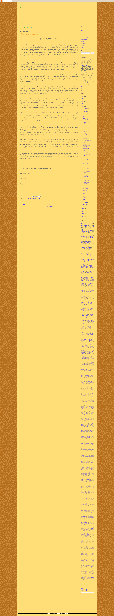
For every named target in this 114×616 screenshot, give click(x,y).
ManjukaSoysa (83, 436)
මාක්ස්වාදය (90, 273)
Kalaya (82, 30)
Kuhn (93, 286)
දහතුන (90, 399)
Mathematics (83, 258)
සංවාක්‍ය (89, 566)
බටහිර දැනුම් (92, 357)
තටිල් (82, 296)
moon (88, 451)
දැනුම (85, 296)
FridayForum (91, 430)
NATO (82, 437)
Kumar (86, 433)
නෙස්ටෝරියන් (84, 518)
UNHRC (92, 259)
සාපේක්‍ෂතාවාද (88, 419)
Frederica (86, 430)
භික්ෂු (89, 536)
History (82, 47)
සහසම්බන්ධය (91, 572)
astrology (84, 291)
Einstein (87, 270)
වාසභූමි (82, 554)
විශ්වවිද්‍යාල (83, 328)
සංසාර (92, 566)
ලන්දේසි (87, 413)
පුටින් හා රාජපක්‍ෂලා (84, 72)
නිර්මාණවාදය (83, 517)
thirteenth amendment (90, 292)
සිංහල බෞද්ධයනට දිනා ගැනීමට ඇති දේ (86, 186)
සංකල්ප (82, 274)
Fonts (82, 32)
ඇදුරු (84, 469)
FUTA (89, 274)
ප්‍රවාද (83, 278)
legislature (83, 341)
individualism (83, 383)
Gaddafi (84, 431)
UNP (91, 243)
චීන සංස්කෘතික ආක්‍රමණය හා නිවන (87, 160)
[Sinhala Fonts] (24, 27)
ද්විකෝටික (82, 504)
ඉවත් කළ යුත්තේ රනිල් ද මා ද (86, 178)
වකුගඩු (82, 253)
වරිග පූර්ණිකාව (92, 552)
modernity (90, 260)
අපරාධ (90, 463)
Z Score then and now (85, 65)
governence (88, 448)
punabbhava (91, 454)
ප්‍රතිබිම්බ (91, 522)
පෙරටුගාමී (82, 407)
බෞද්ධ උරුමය (83, 535)
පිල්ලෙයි (93, 524)
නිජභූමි (87, 353)
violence (90, 457)
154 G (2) (83, 329)
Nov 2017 (85, 109)
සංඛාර (81, 566)
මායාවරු (92, 541)
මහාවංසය (82, 541)
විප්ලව (91, 559)
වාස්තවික (82, 309)
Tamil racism (91, 226)
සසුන (89, 571)
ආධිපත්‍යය (82, 346)
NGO (82, 250)
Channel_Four (90, 333)
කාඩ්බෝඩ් (88, 481)
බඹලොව (86, 408)
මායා (88, 412)
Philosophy (83, 43)
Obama (82, 375)
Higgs (89, 370)
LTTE (82, 243)
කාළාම (88, 395)
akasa (82, 444)
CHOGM (83, 333)
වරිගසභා (85, 414)
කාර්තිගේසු (83, 395)
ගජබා (86, 486)
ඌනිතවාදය (86, 475)
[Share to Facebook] (39, 196)
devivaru (90, 340)
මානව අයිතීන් (92, 411)
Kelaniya (87, 267)
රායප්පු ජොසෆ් (86, 547)
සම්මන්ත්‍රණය (84, 364)
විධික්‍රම (82, 559)
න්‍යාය (93, 511)
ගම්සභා (82, 487)
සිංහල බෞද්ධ (89, 309)
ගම (92, 486)
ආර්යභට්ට (91, 468)
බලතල (82, 530)
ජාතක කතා (84, 497)
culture (86, 249)
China (26, 198)
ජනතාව (87, 494)
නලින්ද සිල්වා (86, 511)
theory (89, 387)
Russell (86, 314)
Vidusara (89, 230)
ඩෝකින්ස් (91, 499)
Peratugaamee (87, 375)
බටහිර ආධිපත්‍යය (86, 131)
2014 (83, 211)
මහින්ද (93, 358)
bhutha (85, 444)
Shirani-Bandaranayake (90, 439)
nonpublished (89, 250)
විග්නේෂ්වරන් (83, 555)
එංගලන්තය (91, 475)
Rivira (91, 270)
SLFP (82, 241)
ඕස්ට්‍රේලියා (83, 479)
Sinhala (89, 258)
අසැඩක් (88, 467)
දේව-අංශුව (91, 506)
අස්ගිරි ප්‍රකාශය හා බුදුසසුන (86, 143)
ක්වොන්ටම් (83, 252)
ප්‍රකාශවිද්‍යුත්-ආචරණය (84, 522)
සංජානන (87, 328)
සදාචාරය (85, 567)
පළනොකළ (82, 405)
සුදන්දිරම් (85, 576)
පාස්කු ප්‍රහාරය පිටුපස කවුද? (86, 59)
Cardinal (82, 266)
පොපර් (93, 356)
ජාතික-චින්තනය (87, 498)
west (81, 317)
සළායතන (82, 573)
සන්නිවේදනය (91, 363)
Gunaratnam (84, 432)
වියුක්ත (82, 256)
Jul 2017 (85, 116)
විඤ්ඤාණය (89, 414)
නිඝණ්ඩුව (83, 515)
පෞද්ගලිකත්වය (85, 357)
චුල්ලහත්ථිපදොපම (91, 492)
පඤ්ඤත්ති (82, 297)
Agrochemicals (83, 298)
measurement (84, 451)
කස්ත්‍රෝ (90, 480)
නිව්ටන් (91, 353)
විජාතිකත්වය (91, 555)
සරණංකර (90, 570)
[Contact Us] (31, 27)
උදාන (86, 474)
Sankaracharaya (83, 439)
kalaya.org (83, 588)
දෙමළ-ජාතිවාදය (90, 296)
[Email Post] (33, 196)
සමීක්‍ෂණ (86, 570)
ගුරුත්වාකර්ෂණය (90, 295)
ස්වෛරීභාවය (92, 573)
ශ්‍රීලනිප (82, 363)
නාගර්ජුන (91, 512)
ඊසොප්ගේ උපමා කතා (85, 473)
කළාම (93, 480)
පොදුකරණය (87, 407)
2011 (83, 216)
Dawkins (93, 426)
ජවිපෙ (86, 283)
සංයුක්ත (86, 363)
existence (82, 292)
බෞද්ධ (91, 249)
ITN (87, 311)
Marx (91, 256)
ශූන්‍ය (81, 417)
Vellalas (90, 253)
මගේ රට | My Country (85, 590)
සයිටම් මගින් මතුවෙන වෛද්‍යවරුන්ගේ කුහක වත (87, 135)
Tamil (93, 262)
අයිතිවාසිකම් (92, 389)
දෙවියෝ (86, 246)
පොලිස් (88, 528)
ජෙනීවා (93, 274)
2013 (83, 213)
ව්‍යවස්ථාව (90, 297)
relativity (82, 303)
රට (85, 546)
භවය (92, 535)
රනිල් (93, 359)
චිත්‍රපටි (86, 492)
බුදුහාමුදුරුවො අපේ (86, 190)
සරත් (82, 418)
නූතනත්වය (91, 283)
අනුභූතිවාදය (88, 388)
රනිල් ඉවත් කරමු (86, 188)
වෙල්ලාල (91, 362)
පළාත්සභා (90, 354)
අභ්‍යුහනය (90, 344)
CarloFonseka (83, 262)
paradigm (90, 301)
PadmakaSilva (83, 438)
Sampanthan (83, 376)
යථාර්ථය (90, 265)
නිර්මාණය (84, 402)
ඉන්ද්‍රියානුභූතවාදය (84, 347)
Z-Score (88, 290)
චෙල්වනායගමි (84, 493)
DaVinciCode (84, 426)
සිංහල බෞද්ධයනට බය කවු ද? (86, 123)
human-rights (89, 254)
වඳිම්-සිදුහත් (87, 552)
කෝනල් (87, 396)
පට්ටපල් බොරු (84, 323)
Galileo (87, 299)
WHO (92, 280)
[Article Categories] (27, 27)
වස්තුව (83, 553)
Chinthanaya (87, 244)
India (28, 198)
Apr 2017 (85, 201)
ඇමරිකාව (88, 469)
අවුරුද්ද (86, 345)
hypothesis (84, 449)
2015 (83, 209)
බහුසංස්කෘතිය (91, 408)
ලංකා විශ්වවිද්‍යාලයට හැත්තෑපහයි (86, 158)
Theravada (83, 290)
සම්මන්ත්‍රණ (83, 285)
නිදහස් (93, 515)
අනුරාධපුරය (86, 463)
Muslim (90, 248)
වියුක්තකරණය (83, 560)
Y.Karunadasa (88, 338)
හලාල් (92, 328)
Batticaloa (82, 369)
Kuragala (91, 433)
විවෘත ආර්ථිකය (92, 560)
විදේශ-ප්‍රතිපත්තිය (84, 558)
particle (91, 341)
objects (87, 341)
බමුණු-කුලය (87, 278)
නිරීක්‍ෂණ (92, 277)
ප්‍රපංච (89, 405)
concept (82, 445)
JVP (84, 234)
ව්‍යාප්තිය (86, 553)
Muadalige (88, 436)
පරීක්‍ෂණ (91, 323)
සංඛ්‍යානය (83, 565)
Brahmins (90, 298)
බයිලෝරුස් (91, 529)
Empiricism (84, 280)
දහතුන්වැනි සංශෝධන (90, 400)
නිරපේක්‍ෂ (91, 516)
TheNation (86, 377)
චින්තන (82, 321)
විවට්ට (87, 560)
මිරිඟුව (92, 542)
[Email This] (35, 196)
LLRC (82, 254)
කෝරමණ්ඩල (87, 485)
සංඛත (93, 564)
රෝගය (82, 279)
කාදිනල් (90, 394)
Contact (82, 35)
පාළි (82, 524)
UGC (83, 315)
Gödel (86, 370)
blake (92, 444)
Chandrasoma (83, 425)
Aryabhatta (87, 424)
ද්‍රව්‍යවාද (87, 322)
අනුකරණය (87, 462)
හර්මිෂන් (86, 420)
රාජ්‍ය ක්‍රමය (92, 546)
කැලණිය (90, 255)
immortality (91, 382)
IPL (88, 432)
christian (84, 381)
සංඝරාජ (85, 417)
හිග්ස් (89, 420)
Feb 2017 (85, 204)
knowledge (83, 255)
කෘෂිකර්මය (91, 395)
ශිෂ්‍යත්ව (90, 564)
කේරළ (83, 485)
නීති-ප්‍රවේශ (92, 517)
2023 (83, 96)
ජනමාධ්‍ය (82, 351)
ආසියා (81, 469)
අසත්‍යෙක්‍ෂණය (83, 467)
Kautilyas (91, 432)
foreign (87, 382)
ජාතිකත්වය (83, 272)
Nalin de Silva (85, 237)
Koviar (82, 433)
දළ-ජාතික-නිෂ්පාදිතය (89, 503)
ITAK (89, 262)
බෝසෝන (82, 411)
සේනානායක (83, 577)
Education (82, 267)
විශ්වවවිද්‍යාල (84, 561)
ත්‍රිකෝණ (88, 500)
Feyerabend (83, 286)
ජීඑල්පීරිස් (92, 498)
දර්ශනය (82, 503)
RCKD (92, 375)
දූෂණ (92, 504)
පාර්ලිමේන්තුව (91, 406)
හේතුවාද (91, 579)
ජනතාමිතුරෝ (83, 494)
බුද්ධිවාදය (83, 534)
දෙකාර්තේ (85, 401)
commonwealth (90, 381)
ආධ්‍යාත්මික (87, 277)
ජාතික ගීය (89, 497)
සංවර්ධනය (87, 279)
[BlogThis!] (36, 196)
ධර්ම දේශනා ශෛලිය (87, 510)
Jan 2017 (85, 206)
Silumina (88, 376)
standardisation (87, 456)
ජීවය (81, 499)
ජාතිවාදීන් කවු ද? (86, 133)
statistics (91, 316)
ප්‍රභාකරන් (93, 405)
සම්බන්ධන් (92, 417)
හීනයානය (88, 578)
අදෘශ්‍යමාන (83, 388)
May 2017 (85, 199)
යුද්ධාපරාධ (82, 413)
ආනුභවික (87, 468)
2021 (83, 100)
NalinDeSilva (85, 225)
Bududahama (89, 240)
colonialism (83, 232)
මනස (91, 246)
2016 (83, 208)
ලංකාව (85, 549)
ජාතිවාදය (87, 351)
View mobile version (49, 206)
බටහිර (84, 307)
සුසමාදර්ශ (82, 310)
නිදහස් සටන (84, 516)
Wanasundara (87, 443)
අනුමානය (82, 463)
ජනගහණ (91, 493)
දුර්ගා (89, 504)
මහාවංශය (91, 540)
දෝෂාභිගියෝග (88, 509)
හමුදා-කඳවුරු (92, 577)
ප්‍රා (86, 406)
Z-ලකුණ (92, 290)
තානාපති (92, 500)
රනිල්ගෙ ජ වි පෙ (86, 152)
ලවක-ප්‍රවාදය (92, 549)
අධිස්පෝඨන (87, 460)
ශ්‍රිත (81, 564)
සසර (89, 364)
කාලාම (92, 481)
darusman (90, 339)
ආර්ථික (86, 317)
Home (49, 204)
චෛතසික (90, 350)
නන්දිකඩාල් (83, 353)
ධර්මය (92, 510)
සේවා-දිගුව (88, 577)
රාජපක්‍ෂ (88, 546)
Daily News (90, 285)
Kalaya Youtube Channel (85, 37)
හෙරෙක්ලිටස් (86, 579)
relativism (82, 387)
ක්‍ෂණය (87, 320)
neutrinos (91, 451)
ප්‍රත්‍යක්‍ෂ (90, 261)
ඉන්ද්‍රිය (91, 317)
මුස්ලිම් (88, 308)
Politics (39, 198)
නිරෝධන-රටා (89, 402)
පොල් (83, 528)
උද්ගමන (92, 473)
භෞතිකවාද (88, 358)
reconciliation (90, 302)
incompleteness (90, 449)
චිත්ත (92, 491)
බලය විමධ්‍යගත (86, 530)
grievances (92, 448)
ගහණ (89, 487)
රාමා (82, 547)
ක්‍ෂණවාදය (86, 394)
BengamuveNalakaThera (85, 332)
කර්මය (83, 394)
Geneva (82, 242)
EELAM (82, 277)
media (82, 244)
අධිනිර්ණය (82, 460)
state (87, 316)
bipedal (89, 444)
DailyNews (83, 240)
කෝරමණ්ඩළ (92, 485)
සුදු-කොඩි (82, 420)
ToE (90, 442)
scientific (93, 455)
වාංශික (90, 553)
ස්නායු (88, 573)
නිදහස (90, 515)
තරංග (85, 500)
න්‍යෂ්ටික (90, 511)
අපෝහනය (92, 388)
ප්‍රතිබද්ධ (86, 405)
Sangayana (90, 438)
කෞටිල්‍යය (91, 396)
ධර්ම (81, 510)
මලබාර (83, 540)
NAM (92, 436)
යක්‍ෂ (92, 308)
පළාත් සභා (90, 284)
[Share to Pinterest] (40, 196)
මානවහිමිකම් (84, 412)
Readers (92, 267)
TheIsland (86, 227)
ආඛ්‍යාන (92, 467)
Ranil (82, 226)
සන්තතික (88, 417)
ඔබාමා (86, 393)
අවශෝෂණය (83, 304)
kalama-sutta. (89, 450)
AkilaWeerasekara (83, 423)
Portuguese (83, 289)
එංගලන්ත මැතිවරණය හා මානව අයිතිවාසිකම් (87, 175)
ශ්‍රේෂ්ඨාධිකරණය (85, 564)
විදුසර (82, 235)
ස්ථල (85, 573)
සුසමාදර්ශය (92, 576)
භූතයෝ (83, 358)
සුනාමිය (89, 576)
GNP (81, 431)
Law (86, 253)
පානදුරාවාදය (87, 523)
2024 (83, 95)
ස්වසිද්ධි (93, 364)
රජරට (92, 278)
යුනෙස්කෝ (82, 546)
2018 (83, 105)
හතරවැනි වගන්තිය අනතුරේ (86, 164)
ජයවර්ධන (82, 399)
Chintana (88, 425)
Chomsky (91, 369)
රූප (85, 548)
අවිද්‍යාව (82, 345)
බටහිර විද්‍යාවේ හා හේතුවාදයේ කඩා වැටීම (86, 128)
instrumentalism (83, 450)
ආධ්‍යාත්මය (82, 468)
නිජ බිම (87, 515)
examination (82, 382)
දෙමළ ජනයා (85, 505)
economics (83, 301)
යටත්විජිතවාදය (84, 359)
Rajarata (91, 289)
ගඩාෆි (90, 486)
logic (84, 260)
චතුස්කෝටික (83, 491)
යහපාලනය (90, 326)
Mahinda (89, 229)
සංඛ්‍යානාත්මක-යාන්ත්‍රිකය (89, 565)
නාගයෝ (87, 512)
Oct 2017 (85, 111)
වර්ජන (82, 414)
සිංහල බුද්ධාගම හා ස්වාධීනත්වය (86, 151)
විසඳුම (88, 561)
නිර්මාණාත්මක (88, 517)
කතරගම (88, 479)
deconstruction (91, 445)
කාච (85, 481)
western (93, 387)
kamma (93, 450)
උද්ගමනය (82, 393)
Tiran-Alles (86, 442)
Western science (84, 39)
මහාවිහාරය (90, 307)
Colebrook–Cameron (89, 334)
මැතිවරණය (83, 308)
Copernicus (92, 425)
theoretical (92, 456)
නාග (82, 512)
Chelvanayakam (89, 266)
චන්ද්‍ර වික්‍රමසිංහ (88, 491)
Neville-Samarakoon (90, 437)
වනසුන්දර (91, 413)
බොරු (92, 534)
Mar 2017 (85, 202)
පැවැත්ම (88, 356)
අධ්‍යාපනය (84, 265)
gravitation (83, 271)
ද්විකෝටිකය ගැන (86, 138)
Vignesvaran (84, 264)
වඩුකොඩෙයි (82, 552)
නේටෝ (88, 518)
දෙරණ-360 (83, 352)
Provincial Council (88, 335)
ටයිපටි (84, 499)
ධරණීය (92, 509)
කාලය (92, 320)
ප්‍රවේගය (83, 406)
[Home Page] (21, 27)
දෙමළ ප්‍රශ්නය (91, 505)
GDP (81, 335)
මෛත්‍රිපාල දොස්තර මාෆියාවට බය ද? (86, 126)
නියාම (88, 516)
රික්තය (91, 547)
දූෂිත (81, 505)
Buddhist (92, 424)
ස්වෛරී (92, 418)
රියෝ (93, 547)
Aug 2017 (85, 114)
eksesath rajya (90, 291)
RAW (87, 289)
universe (83, 457)
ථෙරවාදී (91, 351)
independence (91, 264)
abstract (91, 315)
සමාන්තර (82, 570)
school (86, 387)
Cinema (82, 45)
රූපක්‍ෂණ (89, 548)
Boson (93, 332)
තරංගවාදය (86, 399)
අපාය (93, 463)
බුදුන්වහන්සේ (88, 534)
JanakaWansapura (88, 235)
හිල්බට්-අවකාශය (85, 365)
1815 (87, 310)
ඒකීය (91, 347)
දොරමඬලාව (82, 509)
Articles (82, 34)
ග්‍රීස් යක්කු (92, 487)
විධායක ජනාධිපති (90, 558)
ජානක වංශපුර (89, 242)
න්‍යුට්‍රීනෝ (91, 322)
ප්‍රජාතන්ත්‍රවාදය (83, 356)
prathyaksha (83, 302)
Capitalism (92, 279)
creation (86, 445)
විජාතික (87, 555)
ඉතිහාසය (91, 346)
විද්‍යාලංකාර (90, 327)
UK (91, 299)
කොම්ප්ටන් (82, 396)
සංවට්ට (85, 566)
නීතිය (93, 402)
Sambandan (92, 314)
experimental (83, 448)
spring (83, 456)
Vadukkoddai (91, 377)
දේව (87, 506)
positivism (83, 454)
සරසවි (86, 418)
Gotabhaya (92, 237)
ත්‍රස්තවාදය (90, 304)
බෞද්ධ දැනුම (88, 535)
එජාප (83, 320)
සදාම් (88, 567)
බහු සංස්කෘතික (92, 530)
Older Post (75, 204)
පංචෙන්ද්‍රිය (82, 284)
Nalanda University (33, 198)
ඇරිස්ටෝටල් (92, 469)
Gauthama (92, 431)
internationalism (91, 236)
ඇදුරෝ (87, 346)
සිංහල (93, 247)
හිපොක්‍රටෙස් (83, 578)
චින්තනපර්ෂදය (83, 261)
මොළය (84, 326)
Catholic (82, 299)
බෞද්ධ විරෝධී (87, 411)
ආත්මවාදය (91, 345)
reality (82, 283)
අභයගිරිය (83, 389)
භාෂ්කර (85, 536)
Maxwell (91, 311)
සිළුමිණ (92, 419)
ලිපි (81, 86)
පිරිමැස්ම (89, 524)
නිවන (93, 305)
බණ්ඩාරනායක (83, 529)
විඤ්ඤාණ (82, 362)
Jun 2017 (85, 118)
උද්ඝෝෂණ (82, 474)
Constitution (90, 234)
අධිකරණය (90, 303)
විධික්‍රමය (86, 559)
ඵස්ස (92, 528)
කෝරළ (83, 486)
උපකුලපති (89, 474)
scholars (89, 455)
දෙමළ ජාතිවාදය (89, 272)
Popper (82, 314)
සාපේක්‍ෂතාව (82, 419)
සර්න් (88, 418)
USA (88, 280)
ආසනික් (90, 241)
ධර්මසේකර (90, 401)
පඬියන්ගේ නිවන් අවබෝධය (86, 79)
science (90, 271)
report (86, 455)
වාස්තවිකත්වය (86, 554)
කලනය (86, 480)
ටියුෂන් (88, 499)
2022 (83, 98)
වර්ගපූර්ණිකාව (90, 360)
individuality (90, 383)
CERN (87, 369)
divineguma (83, 316)
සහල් (87, 572)
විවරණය (93, 414)
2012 (83, 214)
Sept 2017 (85, 113)
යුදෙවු (90, 359)
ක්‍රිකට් (82, 481)
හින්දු (92, 420)
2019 (83, 103)
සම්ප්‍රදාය (92, 567)
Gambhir (88, 431)
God (87, 256)
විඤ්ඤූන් (86, 362)
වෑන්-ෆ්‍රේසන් (91, 554)
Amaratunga (92, 310)
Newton (82, 247)
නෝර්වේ (92, 518)
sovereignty (88, 247)
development (83, 340)
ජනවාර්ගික (91, 494)
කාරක (93, 394)
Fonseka (82, 370)
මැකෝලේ (88, 542)
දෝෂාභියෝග (88, 305)
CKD (83, 311)
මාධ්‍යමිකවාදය (87, 541)
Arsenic (86, 243)
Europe (82, 430)
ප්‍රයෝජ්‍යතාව (82, 523)
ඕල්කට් (89, 393)
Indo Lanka (89, 286)
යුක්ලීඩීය (92, 412)
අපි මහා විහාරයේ (86, 148)
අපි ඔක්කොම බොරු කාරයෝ (86, 146)
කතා (92, 479)
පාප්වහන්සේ (92, 523)
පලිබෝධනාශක (83, 354)
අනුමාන (92, 462)
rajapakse (82, 455)
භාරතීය (82, 536)
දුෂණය (82, 401)
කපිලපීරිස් (92, 393)
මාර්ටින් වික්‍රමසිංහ (83, 542)
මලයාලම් (87, 540)
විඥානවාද (82, 327)
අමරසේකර (87, 389)
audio (85, 339)
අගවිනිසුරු (84, 344)
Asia (23, 198)
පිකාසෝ (85, 524)
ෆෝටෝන (91, 365)
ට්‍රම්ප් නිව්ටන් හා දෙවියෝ (86, 197)
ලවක (88, 549)
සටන (81, 567)
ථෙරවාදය (82, 305)
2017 (83, 106)
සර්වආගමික (86, 571)
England (84, 248)
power (87, 454)
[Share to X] (37, 196)
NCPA (85, 437)
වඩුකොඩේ (84, 360)
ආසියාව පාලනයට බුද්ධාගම (86, 183)
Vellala (82, 249)
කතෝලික (82, 480)
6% (87, 329)
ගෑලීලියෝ (84, 350)
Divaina (82, 230)
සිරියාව (82, 576)
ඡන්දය (88, 493)
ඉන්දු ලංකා (84, 295)
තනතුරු (82, 500)
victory (86, 457)
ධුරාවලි (82, 511)
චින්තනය (90, 252)
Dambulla (88, 426)
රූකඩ (83, 548)
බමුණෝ (87, 529)
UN (87, 315)
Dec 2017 (85, 108)
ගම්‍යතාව (85, 487)
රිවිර (84, 268)
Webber (92, 443)
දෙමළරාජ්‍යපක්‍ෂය (83, 506)
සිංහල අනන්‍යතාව (86, 180)
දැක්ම (86, 504)
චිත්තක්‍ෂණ (82, 492)
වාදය (92, 553)
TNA (86, 241)
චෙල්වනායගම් (87, 321)
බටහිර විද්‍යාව (83, 273)
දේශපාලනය (90, 352)
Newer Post (23, 204)
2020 (83, 101)
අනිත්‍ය (88, 461)
